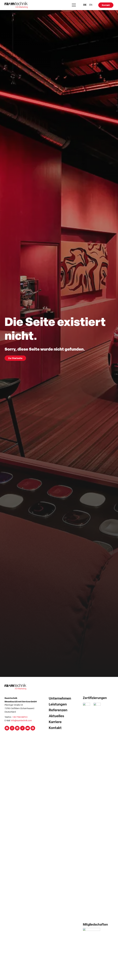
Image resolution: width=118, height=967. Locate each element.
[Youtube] (27, 728)
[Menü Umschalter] (74, 5)
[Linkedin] (17, 728)
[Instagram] (12, 728)
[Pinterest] (33, 728)
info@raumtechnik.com (21, 721)
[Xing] (22, 728)
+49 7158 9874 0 (19, 717)
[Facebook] (7, 728)
